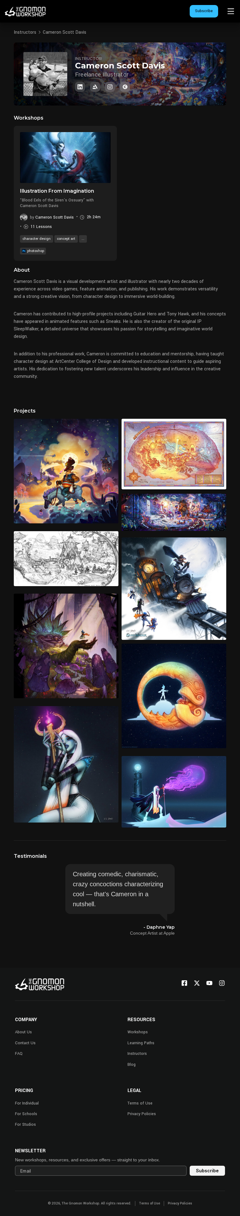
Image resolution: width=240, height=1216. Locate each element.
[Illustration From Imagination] (65, 157)
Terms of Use (140, 1103)
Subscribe (204, 11)
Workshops (138, 1032)
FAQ (18, 1053)
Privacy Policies (142, 1114)
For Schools (26, 1114)
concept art (66, 238)
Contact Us (25, 1043)
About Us (23, 1032)
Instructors (25, 32)
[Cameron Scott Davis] (80, 87)
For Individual (27, 1103)
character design (36, 238)
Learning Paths (141, 1043)
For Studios (25, 1124)
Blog (132, 1064)
